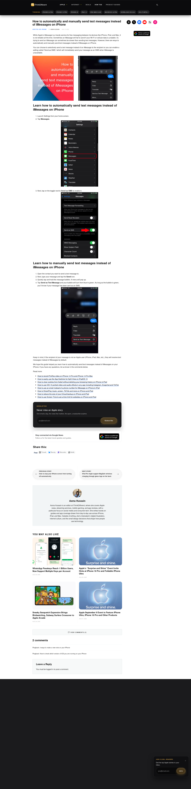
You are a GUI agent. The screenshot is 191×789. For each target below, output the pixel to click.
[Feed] (150, 22)
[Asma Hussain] (77, 493)
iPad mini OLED (95, 12)
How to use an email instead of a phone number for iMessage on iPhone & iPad (68, 388)
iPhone (44, 29)
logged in (49, 669)
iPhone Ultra (48, 12)
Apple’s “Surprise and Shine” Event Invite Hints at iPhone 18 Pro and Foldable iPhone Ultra (99, 571)
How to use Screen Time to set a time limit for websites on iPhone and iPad (66, 397)
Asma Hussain (55, 29)
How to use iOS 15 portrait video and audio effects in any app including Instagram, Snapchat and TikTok (78, 385)
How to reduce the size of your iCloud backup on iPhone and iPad (63, 394)
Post (35, 452)
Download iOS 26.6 (128, 12)
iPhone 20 (74, 12)
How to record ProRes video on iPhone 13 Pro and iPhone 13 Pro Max (65, 376)
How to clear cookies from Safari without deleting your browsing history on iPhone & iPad (72, 382)
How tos (35, 29)
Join (181, 771)
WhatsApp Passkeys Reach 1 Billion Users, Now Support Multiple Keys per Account (52, 569)
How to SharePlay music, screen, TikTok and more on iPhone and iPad (65, 391)
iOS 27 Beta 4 (143, 12)
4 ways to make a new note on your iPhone (55, 647)
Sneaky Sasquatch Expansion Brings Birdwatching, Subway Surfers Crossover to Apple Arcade (53, 615)
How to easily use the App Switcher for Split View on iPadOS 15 (62, 379)
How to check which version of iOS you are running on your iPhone (63, 653)
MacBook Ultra (111, 12)
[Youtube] (145, 22)
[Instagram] (155, 22)
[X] (134, 22)
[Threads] (129, 22)
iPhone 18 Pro (61, 12)
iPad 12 (84, 12)
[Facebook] (139, 22)
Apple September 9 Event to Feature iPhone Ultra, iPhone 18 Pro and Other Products (99, 614)
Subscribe (109, 420)
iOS (40, 29)
